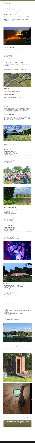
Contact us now (17, 425)
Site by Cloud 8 (21, 441)
